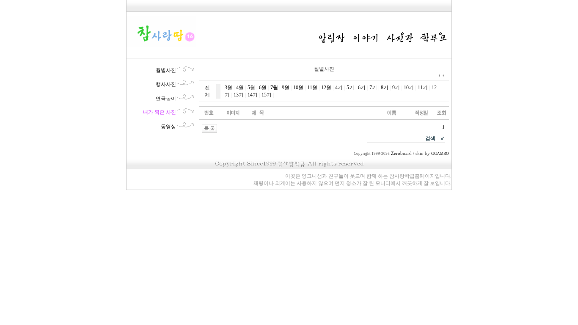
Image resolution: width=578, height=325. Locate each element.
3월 (228, 88)
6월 (263, 88)
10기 (409, 88)
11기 (423, 88)
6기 (362, 88)
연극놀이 (166, 99)
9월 (285, 88)
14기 (253, 95)
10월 (298, 88)
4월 (240, 88)
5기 (350, 88)
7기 (373, 88)
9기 (396, 88)
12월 (326, 88)
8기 (384, 88)
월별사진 (166, 70)
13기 (239, 95)
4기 (339, 88)
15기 (266, 95)
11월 (312, 88)
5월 (251, 88)
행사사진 (166, 84)
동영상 (168, 126)
